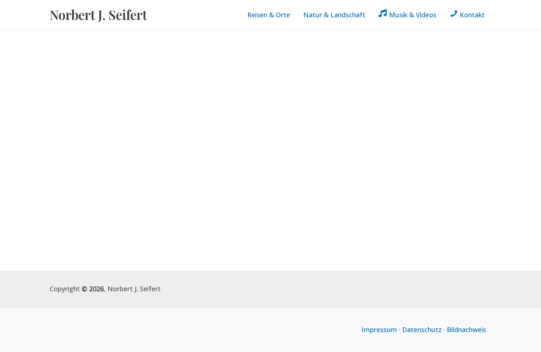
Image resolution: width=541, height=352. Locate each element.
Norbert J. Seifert (98, 14)
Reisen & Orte (268, 14)
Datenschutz (422, 329)
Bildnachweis (466, 329)
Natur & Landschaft (334, 14)
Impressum (379, 329)
